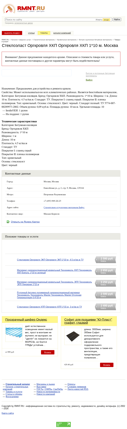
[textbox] (58, 19)
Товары (44, 33)
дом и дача (40, 11)
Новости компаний (46, 394)
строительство (22, 11)
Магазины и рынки (46, 384)
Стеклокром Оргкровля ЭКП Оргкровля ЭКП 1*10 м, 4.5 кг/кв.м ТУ (50, 259)
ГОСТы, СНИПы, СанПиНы (50, 389)
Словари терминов (76, 386)
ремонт (32, 11)
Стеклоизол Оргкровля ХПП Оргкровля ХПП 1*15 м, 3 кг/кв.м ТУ (49, 307)
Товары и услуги (14, 391)
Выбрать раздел (12, 33)
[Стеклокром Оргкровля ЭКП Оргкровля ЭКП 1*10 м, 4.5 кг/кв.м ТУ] (11, 264)
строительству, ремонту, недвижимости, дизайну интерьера (86, 406)
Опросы (71, 384)
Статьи (31, 33)
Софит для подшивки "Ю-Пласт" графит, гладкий (88, 321)
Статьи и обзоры (14, 394)
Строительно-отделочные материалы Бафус (64, 207)
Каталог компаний (62, 33)
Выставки (41, 386)
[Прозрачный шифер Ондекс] (13, 341)
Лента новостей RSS (77, 389)
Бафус (89, 80)
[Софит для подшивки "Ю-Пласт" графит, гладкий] (72, 344)
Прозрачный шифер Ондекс (26, 319)
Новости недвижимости (48, 391)
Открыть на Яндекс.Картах (25, 221)
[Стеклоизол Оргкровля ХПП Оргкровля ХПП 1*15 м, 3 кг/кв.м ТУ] (11, 311)
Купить (47, 352)
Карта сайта (8, 413)
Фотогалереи (12, 396)
